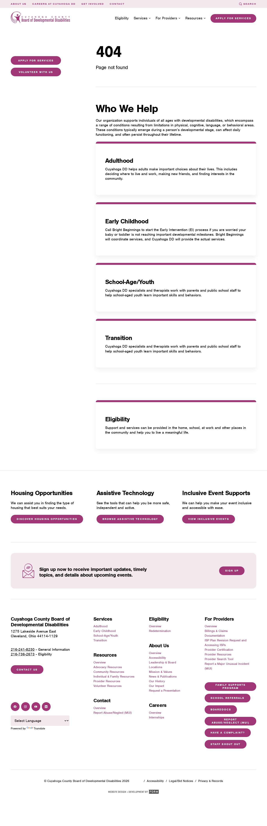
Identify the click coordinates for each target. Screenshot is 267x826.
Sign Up (232, 570)
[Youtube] (35, 706)
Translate (39, 728)
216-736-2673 (23, 654)
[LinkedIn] (46, 706)
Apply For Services (36, 60)
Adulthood (119, 160)
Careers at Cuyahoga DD (53, 4)
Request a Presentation (164, 691)
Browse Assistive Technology (130, 519)
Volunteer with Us (36, 72)
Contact (117, 4)
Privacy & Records (210, 781)
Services (140, 18)
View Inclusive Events (208, 519)
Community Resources (108, 672)
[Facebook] (15, 706)
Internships (156, 717)
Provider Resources (106, 681)
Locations (155, 667)
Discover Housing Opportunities (47, 519)
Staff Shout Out (226, 744)
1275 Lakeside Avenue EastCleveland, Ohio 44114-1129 (34, 633)
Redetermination (160, 631)
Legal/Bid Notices (181, 781)
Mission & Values (160, 672)
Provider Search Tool (219, 659)
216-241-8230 (23, 649)
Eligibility (122, 18)
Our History (157, 681)
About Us (19, 4)
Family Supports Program (230, 686)
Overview (99, 662)
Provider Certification (219, 650)
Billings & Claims (216, 631)
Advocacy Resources (107, 667)
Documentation (215, 636)
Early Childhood (126, 221)
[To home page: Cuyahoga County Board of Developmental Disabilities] (40, 18)
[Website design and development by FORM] (133, 793)
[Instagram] (25, 706)
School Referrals (228, 698)
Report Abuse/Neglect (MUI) (112, 713)
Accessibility (157, 658)
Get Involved (92, 4)
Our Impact (156, 686)
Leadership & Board (162, 662)
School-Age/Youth (129, 282)
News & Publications (163, 677)
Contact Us (27, 669)
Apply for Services (233, 18)
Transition (118, 338)
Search (249, 4)
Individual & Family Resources (113, 677)
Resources (193, 18)
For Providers (166, 18)
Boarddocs (221, 709)
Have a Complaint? (228, 732)
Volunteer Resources (107, 686)
